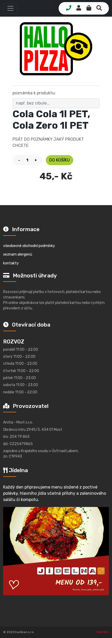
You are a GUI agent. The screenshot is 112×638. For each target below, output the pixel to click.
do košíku (59, 160)
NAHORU (103, 632)
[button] (10, 8)
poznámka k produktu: (34, 92)
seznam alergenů (17, 254)
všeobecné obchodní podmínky (29, 246)
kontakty (11, 263)
